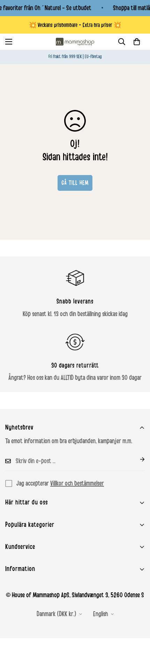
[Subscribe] (137, 459)
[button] (137, 42)
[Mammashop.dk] (75, 41)
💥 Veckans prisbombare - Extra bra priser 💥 (75, 25)
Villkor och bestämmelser (77, 483)
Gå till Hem (75, 183)
